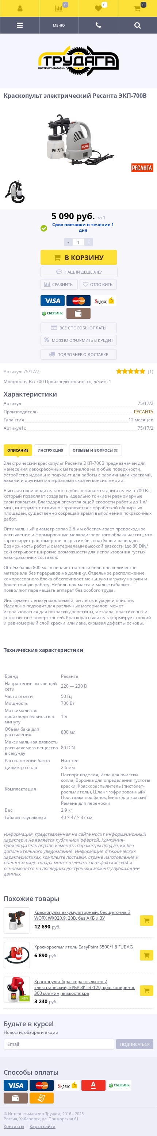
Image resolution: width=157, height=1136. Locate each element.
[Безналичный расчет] (42, 1098)
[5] (142, 371)
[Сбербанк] (53, 313)
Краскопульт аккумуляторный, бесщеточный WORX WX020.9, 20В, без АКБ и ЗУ (82, 915)
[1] (119, 371)
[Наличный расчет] (78, 313)
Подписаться (135, 1044)
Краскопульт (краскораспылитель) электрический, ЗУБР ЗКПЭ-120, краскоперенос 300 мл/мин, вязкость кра (84, 987)
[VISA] (53, 300)
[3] (131, 371)
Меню (59, 25)
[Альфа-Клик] (93, 1085)
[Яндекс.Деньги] (104, 300)
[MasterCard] (78, 300)
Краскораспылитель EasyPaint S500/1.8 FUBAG (83, 947)
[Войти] (20, 8)
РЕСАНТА (143, 412)
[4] (136, 371)
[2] (125, 371)
